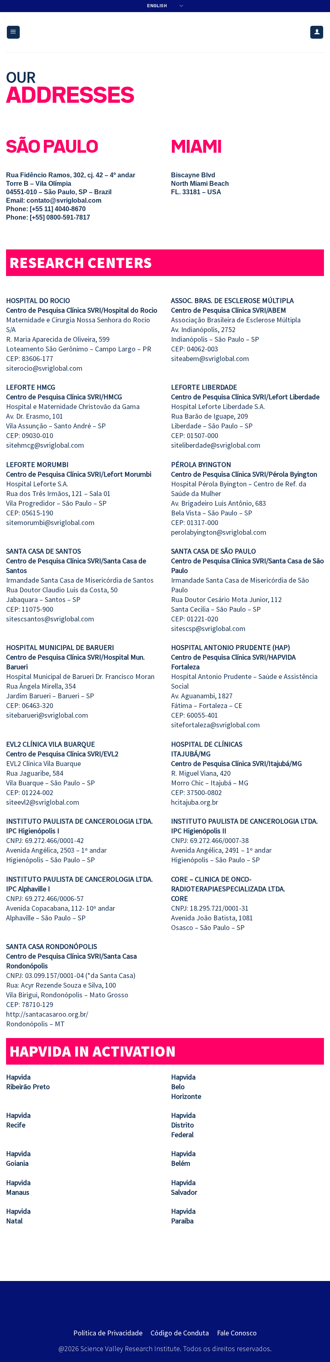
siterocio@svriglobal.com (44, 368)
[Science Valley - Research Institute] (165, 32)
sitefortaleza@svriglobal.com (215, 724)
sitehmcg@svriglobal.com (45, 445)
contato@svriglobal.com (64, 200)
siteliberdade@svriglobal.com (215, 445)
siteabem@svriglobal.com (210, 358)
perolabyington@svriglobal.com (218, 532)
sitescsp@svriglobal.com (208, 628)
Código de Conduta (180, 1332)
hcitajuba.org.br (194, 802)
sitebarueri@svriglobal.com (47, 715)
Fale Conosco (237, 1332)
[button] (13, 32)
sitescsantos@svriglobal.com (50, 618)
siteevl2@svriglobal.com (42, 802)
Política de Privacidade (107, 1332)
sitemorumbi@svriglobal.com (50, 522)
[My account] (316, 32)
